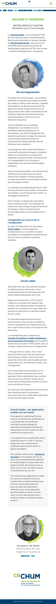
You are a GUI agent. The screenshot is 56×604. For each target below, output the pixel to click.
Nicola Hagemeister (20, 43)
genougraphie (17, 35)
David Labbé (14, 229)
